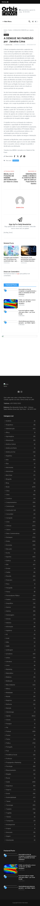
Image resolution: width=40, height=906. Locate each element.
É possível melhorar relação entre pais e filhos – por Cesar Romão (27, 312)
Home (5, 30)
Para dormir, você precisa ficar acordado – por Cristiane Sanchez (28, 259)
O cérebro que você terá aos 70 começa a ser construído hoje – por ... (11, 259)
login (17, 273)
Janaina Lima (9, 44)
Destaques (15, 160)
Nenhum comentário (20, 44)
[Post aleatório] (32, 21)
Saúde (10, 30)
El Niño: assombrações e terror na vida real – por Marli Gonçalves (27, 301)
